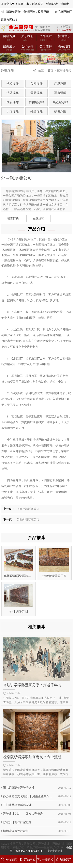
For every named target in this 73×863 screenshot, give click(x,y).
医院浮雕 (12, 102)
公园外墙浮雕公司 (28, 519)
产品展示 (46, 38)
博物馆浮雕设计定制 (16, 831)
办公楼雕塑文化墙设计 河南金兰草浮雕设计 (28, 796)
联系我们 (64, 48)
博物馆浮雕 (36, 102)
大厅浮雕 (12, 111)
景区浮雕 (36, 93)
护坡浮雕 (60, 111)
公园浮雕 (36, 83)
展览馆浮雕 (60, 102)
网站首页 (9, 38)
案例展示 (9, 48)
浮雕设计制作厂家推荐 (17, 822)
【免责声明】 (54, 851)
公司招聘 (46, 48)
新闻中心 (64, 38)
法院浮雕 (12, 93)
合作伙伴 (27, 48)
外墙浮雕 (36, 111)
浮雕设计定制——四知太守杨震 (23, 813)
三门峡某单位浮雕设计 (17, 805)
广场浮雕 (60, 83)
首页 (50, 70)
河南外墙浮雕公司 (28, 508)
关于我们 (27, 38)
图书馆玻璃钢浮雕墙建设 (18, 787)
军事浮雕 (60, 93)
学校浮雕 (12, 83)
